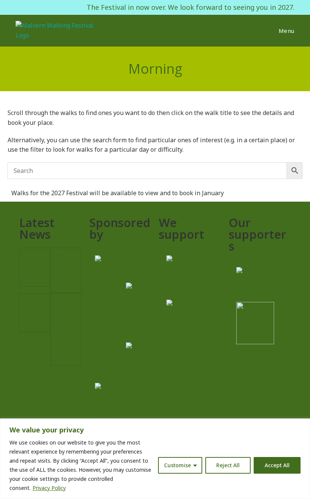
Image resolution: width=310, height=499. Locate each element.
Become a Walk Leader (34, 267)
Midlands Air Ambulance (34, 312)
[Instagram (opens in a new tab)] (28, 7)
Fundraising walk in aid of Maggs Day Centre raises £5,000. (65, 328)
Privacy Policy (49, 487)
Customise (177, 465)
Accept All (277, 465)
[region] (155, 458)
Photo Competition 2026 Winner (65, 270)
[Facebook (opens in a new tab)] (19, 7)
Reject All (228, 465)
